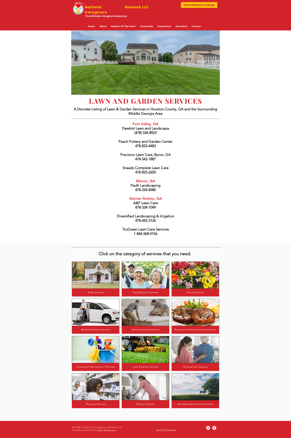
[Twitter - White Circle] (208, 428)
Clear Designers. (106, 430)
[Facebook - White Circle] (214, 428)
